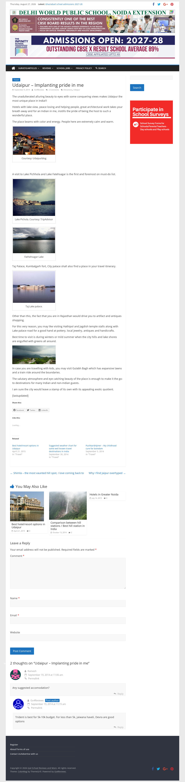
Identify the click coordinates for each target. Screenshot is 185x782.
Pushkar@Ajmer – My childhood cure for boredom (101, 447)
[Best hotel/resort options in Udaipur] (27, 493)
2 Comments (53, 89)
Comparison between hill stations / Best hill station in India (68, 526)
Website (15, 632)
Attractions (67, 89)
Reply (120, 693)
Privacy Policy (84, 68)
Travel (16, 80)
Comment (17, 556)
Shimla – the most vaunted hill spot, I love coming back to (47, 473)
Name (15, 598)
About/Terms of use (19, 749)
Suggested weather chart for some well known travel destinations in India (63, 448)
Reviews (46, 68)
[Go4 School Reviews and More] (13, 68)
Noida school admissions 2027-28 (61, 4)
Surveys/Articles (27, 68)
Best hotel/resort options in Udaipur (28, 525)
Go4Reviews (39, 89)
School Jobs (63, 68)
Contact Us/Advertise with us (24, 754)
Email (14, 615)
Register (14, 744)
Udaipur (76, 89)
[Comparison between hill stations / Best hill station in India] (68, 493)
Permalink (33, 678)
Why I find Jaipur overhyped (107, 473)
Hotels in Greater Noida (104, 494)
